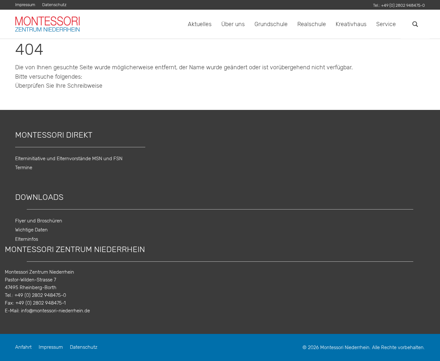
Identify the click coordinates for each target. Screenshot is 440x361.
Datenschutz (54, 5)
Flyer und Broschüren (38, 221)
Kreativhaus (351, 24)
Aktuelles (200, 24)
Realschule (311, 24)
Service (386, 24)
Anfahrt (23, 347)
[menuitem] (27, 5)
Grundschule (271, 24)
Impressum (25, 5)
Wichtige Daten (31, 230)
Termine (23, 168)
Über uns (233, 24)
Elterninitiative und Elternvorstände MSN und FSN (68, 158)
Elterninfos (26, 239)
